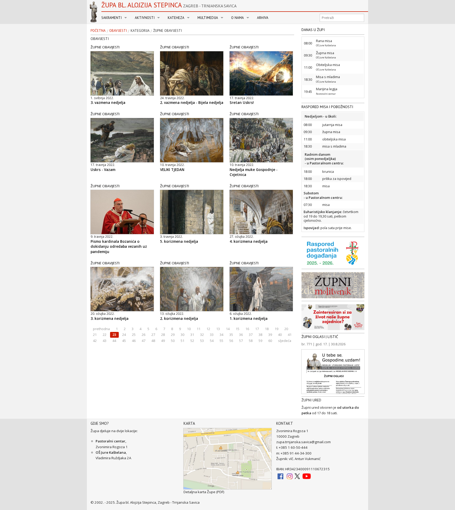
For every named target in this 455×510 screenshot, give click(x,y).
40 (280, 334)
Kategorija (140, 31)
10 (189, 328)
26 (143, 334)
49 (163, 340)
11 (198, 328)
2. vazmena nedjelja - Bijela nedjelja (191, 102)
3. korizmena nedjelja (109, 318)
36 (241, 334)
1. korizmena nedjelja (249, 318)
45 (124, 340)
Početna (98, 31)
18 (267, 328)
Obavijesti (118, 31)
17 (257, 328)
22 (104, 334)
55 (221, 340)
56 (231, 340)
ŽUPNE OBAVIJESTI (105, 47)
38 (260, 334)
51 (182, 340)
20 (286, 328)
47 (143, 340)
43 (104, 340)
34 (221, 334)
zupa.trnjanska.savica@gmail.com (303, 442)
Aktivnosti (145, 18)
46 (134, 340)
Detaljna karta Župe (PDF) (204, 491)
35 (231, 334)
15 (237, 328)
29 (173, 334)
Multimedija (207, 18)
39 (270, 334)
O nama (237, 18)
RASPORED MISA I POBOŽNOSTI (327, 106)
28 (163, 334)
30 (182, 334)
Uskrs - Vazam (103, 169)
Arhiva (262, 18)
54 (212, 340)
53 (202, 340)
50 (173, 340)
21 (95, 334)
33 (212, 334)
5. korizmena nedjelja (179, 241)
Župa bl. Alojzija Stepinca (168, 5)
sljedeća (284, 340)
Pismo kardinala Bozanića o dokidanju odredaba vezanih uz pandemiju (119, 246)
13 (218, 328)
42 (95, 340)
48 (153, 340)
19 (276, 328)
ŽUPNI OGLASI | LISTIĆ (319, 336)
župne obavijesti (167, 31)
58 (251, 340)
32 (202, 334)
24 (124, 334)
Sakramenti (111, 18)
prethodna (101, 328)
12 (208, 328)
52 (192, 340)
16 (247, 328)
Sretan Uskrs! (242, 102)
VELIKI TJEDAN (172, 169)
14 (228, 328)
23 (114, 334)
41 (289, 334)
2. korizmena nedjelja (179, 318)
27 (153, 334)
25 (134, 334)
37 (251, 334)
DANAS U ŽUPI (313, 29)
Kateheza (176, 18)
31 (192, 334)
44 (114, 340)
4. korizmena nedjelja (249, 241)
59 (260, 340)
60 (270, 340)
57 (241, 340)
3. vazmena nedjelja (108, 102)
